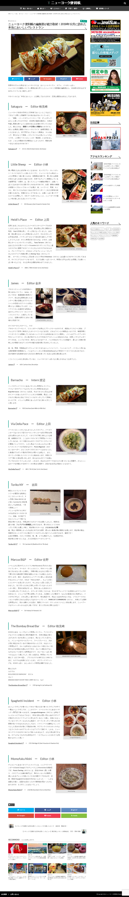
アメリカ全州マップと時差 (111, 185)
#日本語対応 (116, 229)
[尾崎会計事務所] (105, 90)
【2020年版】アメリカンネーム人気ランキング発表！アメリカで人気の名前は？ (112, 177)
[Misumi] (105, 115)
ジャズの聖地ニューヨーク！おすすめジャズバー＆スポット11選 (111, 198)
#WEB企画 (93, 238)
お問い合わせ (14, 894)
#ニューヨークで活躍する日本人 (99, 232)
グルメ (12, 804)
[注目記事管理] (105, 150)
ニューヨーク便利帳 (111, 894)
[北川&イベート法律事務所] (105, 41)
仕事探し (88, 8)
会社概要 (4, 894)
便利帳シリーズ (104, 8)
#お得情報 (101, 238)
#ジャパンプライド (105, 235)
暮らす (42, 8)
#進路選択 (114, 235)
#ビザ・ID (108, 229)
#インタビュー (94, 235)
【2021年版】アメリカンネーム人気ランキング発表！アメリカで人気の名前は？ (112, 166)
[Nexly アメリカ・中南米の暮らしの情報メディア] (105, 66)
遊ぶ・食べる (27, 8)
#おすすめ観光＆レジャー (97, 229)
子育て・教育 (72, 8)
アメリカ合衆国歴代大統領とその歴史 (111, 208)
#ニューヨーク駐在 (114, 232)
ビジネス (56, 8)
